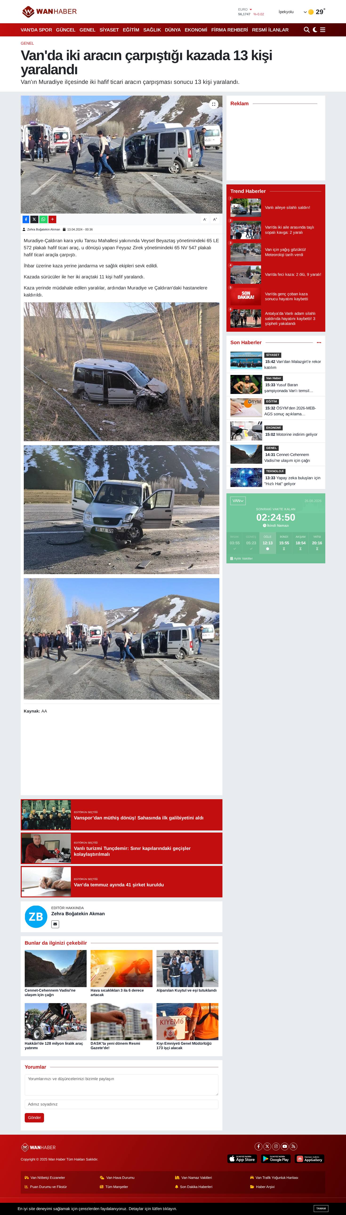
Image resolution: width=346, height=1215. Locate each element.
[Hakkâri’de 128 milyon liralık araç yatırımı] (56, 1021)
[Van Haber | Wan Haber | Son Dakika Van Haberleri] (50, 11)
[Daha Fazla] (52, 219)
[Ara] (307, 29)
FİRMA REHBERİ (229, 29)
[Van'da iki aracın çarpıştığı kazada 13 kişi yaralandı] (121, 155)
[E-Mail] (55, 924)
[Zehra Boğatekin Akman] (36, 916)
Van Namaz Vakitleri (196, 1178)
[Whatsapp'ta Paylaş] (43, 219)
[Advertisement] (121, 755)
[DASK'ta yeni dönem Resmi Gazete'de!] (122, 1021)
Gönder (34, 1117)
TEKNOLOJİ (275, 471)
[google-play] (276, 1158)
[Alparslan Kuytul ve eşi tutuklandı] (187, 968)
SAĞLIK (152, 29)
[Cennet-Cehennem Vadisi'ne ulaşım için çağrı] (56, 968)
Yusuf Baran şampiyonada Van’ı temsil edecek (286, 388)
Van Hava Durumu (120, 1178)
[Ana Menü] (322, 29)
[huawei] (309, 1158)
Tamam (321, 1208)
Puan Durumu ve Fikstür (48, 1187)
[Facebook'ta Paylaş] (26, 219)
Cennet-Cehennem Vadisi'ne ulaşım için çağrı (287, 457)
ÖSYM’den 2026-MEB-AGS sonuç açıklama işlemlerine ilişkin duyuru (290, 411)
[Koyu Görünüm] (314, 29)
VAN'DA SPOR (36, 29)
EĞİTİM (131, 29)
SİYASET (109, 29)
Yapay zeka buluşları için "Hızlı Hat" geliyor (292, 481)
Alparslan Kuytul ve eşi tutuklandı (187, 990)
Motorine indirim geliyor (291, 434)
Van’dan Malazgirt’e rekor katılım (292, 364)
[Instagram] (276, 1146)
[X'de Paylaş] (34, 219)
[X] (267, 1146)
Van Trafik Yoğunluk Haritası (277, 1178)
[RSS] (293, 1146)
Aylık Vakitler (243, 558)
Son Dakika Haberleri (196, 1187)
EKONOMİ (196, 29)
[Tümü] (319, 342)
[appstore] (242, 1158)
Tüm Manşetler (116, 1187)
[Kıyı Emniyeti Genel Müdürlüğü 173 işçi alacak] (187, 1021)
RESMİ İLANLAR (270, 29)
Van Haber (273, 378)
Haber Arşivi (265, 1187)
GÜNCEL (66, 29)
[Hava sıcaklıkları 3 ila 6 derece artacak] (122, 968)
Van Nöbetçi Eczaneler (48, 1178)
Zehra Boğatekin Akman (43, 229)
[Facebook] (258, 1146)
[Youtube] (285, 1146)
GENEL (88, 29)
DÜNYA (173, 29)
